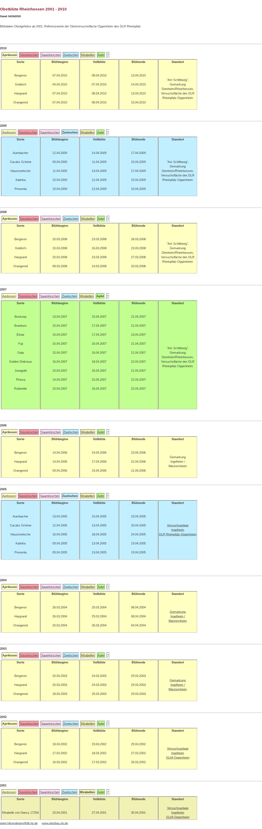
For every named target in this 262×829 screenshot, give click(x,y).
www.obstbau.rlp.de (55, 823)
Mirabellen (88, 55)
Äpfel (101, 55)
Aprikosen (9, 132)
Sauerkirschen (51, 55)
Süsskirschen (29, 55)
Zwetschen (70, 55)
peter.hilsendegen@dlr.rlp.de (19, 823)
